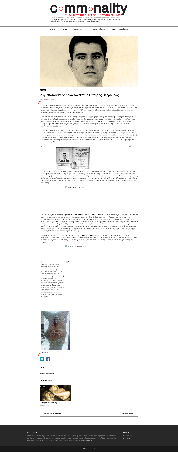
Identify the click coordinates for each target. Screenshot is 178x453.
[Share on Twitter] (42, 359)
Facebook (129, 436)
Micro (52, 29)
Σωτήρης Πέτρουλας (47, 373)
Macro (64, 29)
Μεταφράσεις (99, 29)
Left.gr (52, 99)
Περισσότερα (88, 440)
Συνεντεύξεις (80, 29)
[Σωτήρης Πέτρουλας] (55, 400)
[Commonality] (89, 23)
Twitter (128, 438)
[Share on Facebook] (48, 359)
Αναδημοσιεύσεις (120, 29)
